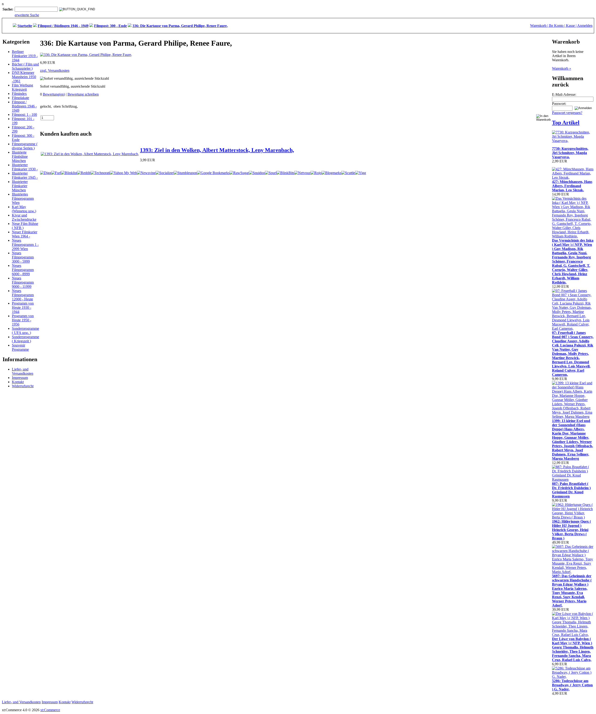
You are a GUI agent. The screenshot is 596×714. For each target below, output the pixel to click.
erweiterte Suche (27, 15)
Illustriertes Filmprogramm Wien (23, 198)
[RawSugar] (239, 173)
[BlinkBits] (285, 173)
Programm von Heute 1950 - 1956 (23, 320)
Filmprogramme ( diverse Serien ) (24, 146)
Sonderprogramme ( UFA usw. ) (25, 330)
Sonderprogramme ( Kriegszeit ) (25, 339)
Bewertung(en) (54, 94)
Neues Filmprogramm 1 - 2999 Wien (25, 244)
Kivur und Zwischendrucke (24, 217)
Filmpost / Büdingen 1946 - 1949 (24, 106)
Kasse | (571, 25)
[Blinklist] (69, 173)
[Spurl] (271, 173)
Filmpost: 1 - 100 (24, 115)
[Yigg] (360, 173)
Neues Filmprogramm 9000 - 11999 (23, 282)
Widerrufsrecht (23, 386)
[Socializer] (165, 173)
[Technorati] (100, 173)
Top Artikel (565, 123)
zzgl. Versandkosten (54, 70)
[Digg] (45, 173)
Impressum (20, 378)
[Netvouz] (302, 173)
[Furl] (56, 173)
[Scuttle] (348, 173)
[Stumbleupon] (185, 173)
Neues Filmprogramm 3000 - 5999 (23, 257)
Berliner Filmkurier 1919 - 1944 (25, 56)
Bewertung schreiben (83, 94)
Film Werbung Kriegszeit (22, 87)
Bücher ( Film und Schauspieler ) (25, 66)
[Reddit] (84, 173)
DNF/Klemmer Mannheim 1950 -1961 (24, 77)
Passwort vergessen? (567, 113)
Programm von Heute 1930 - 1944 (23, 307)
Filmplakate (20, 98)
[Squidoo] (257, 173)
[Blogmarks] (331, 173)
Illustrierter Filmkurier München (20, 186)
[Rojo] (316, 173)
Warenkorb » (561, 68)
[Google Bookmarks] (213, 173)
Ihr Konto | (557, 25)
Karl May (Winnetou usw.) (24, 209)
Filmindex (19, 94)
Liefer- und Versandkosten (22, 371)
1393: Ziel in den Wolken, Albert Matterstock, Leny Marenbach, (217, 150)
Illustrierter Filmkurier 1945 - (25, 175)
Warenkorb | (539, 25)
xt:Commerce (50, 710)
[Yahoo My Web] (123, 173)
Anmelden (585, 25)
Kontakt (18, 382)
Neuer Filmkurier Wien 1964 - (24, 234)
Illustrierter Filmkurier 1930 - (25, 167)
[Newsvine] (146, 173)
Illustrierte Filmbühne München (20, 156)
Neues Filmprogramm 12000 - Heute (23, 295)
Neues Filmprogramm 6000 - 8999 (23, 270)
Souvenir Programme (20, 347)
